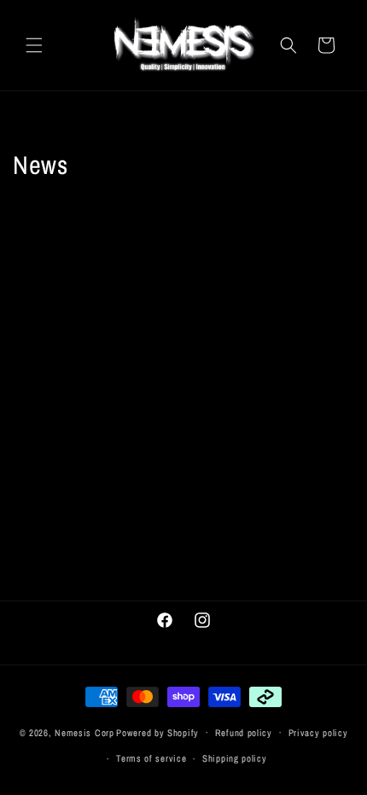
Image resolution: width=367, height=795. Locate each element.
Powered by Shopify (157, 732)
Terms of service (151, 758)
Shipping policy (234, 758)
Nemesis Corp (84, 732)
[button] (34, 45)
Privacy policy (318, 733)
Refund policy (243, 733)
